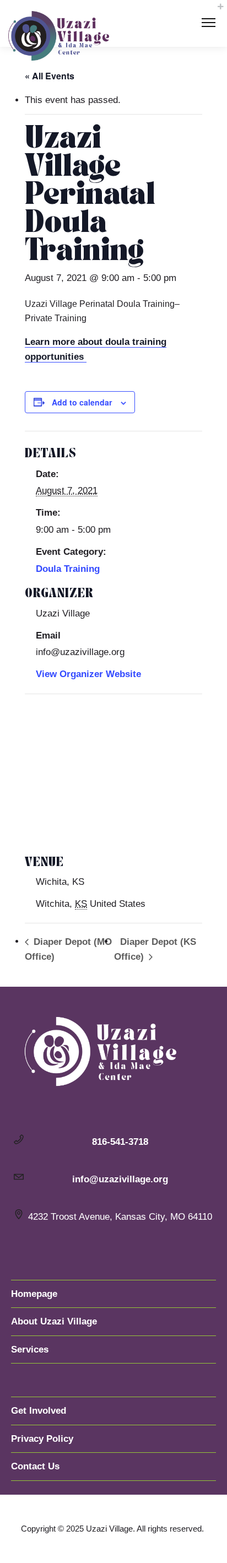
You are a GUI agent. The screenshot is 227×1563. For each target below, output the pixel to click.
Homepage (34, 1294)
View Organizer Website (88, 674)
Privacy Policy (42, 1439)
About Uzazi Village (54, 1321)
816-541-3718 (120, 1142)
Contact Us (35, 1466)
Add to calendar (82, 402)
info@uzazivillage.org (120, 1179)
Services (29, 1349)
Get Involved (38, 1410)
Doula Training (68, 569)
